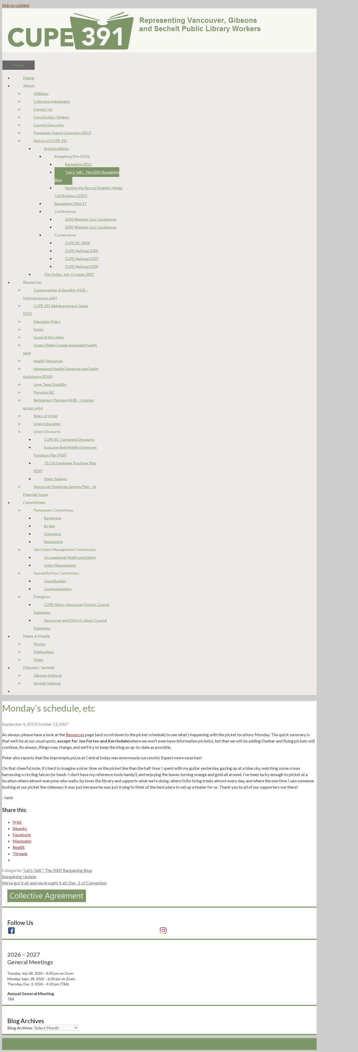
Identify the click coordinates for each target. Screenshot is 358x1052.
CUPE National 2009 (81, 266)
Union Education (47, 423)
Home (28, 77)
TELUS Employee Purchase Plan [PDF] (65, 467)
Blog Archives (19, 1027)
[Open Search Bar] (12, 56)
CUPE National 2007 (81, 258)
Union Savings (55, 478)
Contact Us (43, 109)
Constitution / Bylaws (51, 117)
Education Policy (47, 321)
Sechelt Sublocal (47, 683)
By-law (49, 526)
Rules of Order (46, 416)
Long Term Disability (50, 384)
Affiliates (41, 93)
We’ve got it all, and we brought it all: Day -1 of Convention (54, 882)
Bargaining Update (19, 876)
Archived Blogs (56, 148)
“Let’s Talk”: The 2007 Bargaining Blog (87, 176)
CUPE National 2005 (81, 250)
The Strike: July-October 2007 (69, 274)
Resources (75, 734)
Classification (55, 581)
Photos (40, 644)
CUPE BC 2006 (77, 243)
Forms (39, 329)
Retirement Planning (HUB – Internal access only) (58, 404)
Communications (58, 589)
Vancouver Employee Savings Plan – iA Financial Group (59, 490)
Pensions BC (44, 392)
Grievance (52, 534)
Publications (44, 651)
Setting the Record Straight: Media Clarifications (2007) (88, 192)
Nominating (53, 541)
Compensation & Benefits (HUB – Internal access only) (55, 294)
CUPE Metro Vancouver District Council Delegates (71, 608)
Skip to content (15, 5)
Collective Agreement (52, 101)
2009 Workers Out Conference (90, 227)
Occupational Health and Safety (70, 557)
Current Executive (49, 125)
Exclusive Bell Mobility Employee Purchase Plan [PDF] (65, 451)
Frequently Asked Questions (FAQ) (62, 133)
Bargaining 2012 (78, 164)
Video (38, 659)
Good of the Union (49, 337)
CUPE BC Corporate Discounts (69, 439)
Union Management (60, 565)
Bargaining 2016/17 (70, 203)
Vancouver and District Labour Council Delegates (70, 624)
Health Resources (48, 361)
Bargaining (52, 518)
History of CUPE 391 (50, 140)
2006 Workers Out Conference (90, 219)
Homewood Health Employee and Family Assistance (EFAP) (61, 372)
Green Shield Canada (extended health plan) (60, 349)
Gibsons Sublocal (48, 675)
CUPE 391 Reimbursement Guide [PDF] (55, 309)
